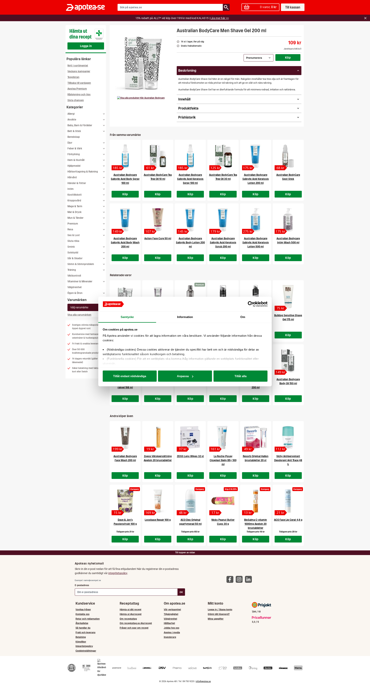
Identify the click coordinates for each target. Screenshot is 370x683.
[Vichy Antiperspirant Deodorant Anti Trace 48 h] (288, 437)
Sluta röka (73, 241)
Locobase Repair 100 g (158, 520)
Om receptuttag (128, 618)
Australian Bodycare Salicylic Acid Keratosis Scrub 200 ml (223, 242)
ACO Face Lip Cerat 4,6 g (288, 520)
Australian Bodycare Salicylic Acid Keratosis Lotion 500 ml (255, 242)
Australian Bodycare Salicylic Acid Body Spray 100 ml (125, 179)
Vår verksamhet (172, 609)
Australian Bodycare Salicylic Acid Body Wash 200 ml (125, 242)
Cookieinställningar (86, 650)
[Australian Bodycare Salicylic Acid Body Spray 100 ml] (125, 156)
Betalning (81, 637)
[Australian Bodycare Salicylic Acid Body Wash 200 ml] (125, 219)
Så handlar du (83, 627)
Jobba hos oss (171, 627)
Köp (288, 57)
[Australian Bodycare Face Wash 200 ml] (125, 437)
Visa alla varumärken (79, 314)
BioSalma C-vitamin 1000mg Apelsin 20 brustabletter (255, 524)
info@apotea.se (203, 681)
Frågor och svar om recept (134, 627)
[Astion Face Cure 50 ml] (157, 219)
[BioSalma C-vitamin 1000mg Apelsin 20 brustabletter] (255, 501)
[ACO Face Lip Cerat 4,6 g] (288, 501)
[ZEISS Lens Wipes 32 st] (190, 437)
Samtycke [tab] (127, 316)
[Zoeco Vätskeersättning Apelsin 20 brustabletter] (157, 437)
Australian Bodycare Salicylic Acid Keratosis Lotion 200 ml (255, 179)
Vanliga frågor (83, 609)
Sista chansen (75, 100)
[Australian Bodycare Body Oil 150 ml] (288, 360)
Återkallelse (82, 623)
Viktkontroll (74, 275)
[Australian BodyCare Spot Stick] (288, 156)
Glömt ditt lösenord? (219, 614)
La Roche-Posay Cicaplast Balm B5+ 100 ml (223, 460)
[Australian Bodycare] (141, 98)
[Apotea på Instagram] (240, 579)
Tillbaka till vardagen (79, 83)
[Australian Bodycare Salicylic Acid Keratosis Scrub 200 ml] (222, 219)
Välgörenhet (74, 287)
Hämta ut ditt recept (130, 609)
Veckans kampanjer (78, 71)
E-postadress (82, 585)
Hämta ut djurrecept (130, 614)
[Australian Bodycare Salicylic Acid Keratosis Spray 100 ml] (190, 156)
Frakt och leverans (85, 632)
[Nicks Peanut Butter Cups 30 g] (222, 501)
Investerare (170, 637)
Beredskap (73, 137)
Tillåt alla (240, 376)
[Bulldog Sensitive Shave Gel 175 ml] (288, 296)
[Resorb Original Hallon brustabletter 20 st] (255, 437)
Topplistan (73, 77)
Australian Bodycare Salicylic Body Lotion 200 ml (190, 242)
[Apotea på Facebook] (230, 579)
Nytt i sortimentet (77, 65)
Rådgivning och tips (79, 94)
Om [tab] (242, 316)
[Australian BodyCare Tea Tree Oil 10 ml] (157, 156)
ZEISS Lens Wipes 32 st (190, 456)
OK (181, 592)
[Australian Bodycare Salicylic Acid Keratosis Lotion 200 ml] (255, 156)
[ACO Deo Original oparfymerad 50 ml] (190, 501)
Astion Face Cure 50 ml (157, 238)
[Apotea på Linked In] (249, 579)
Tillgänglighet (171, 614)
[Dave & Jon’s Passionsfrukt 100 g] (125, 501)
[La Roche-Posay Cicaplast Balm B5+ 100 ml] (222, 437)
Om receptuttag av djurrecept (136, 623)
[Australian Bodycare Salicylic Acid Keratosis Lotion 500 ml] (255, 219)
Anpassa (183, 376)
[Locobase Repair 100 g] (157, 501)
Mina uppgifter (216, 618)
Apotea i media (172, 632)
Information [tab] (185, 316)
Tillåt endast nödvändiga (129, 376)
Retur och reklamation (88, 618)
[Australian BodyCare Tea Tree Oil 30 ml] (222, 156)
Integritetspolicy (84, 646)
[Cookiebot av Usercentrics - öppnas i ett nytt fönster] (250, 304)
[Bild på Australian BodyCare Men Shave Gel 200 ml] (142, 63)
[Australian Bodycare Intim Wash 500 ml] (288, 219)
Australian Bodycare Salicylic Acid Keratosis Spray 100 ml (190, 179)
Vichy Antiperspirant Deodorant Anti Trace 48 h (288, 460)
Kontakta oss (82, 614)
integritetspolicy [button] (117, 573)
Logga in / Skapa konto (220, 609)
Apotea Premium (77, 88)
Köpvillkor (81, 641)
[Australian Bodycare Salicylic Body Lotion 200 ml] (190, 219)
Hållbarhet (169, 623)
